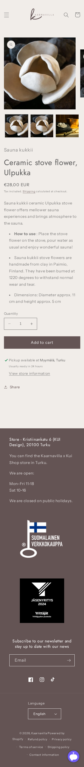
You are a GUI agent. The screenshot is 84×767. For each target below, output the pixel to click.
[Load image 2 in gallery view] (42, 126)
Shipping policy (59, 747)
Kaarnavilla (39, 733)
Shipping (29, 191)
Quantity (11, 313)
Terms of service (31, 747)
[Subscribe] (68, 660)
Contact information (44, 754)
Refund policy (37, 739)
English (39, 714)
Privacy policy (62, 739)
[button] (6, 14)
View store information (29, 373)
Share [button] (15, 387)
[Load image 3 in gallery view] (67, 126)
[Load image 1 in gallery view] (16, 126)
